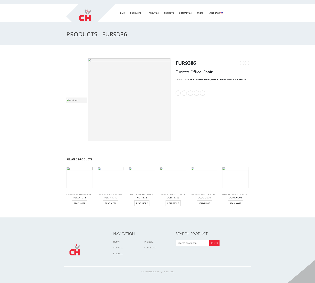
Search (214, 242)
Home (122, 13)
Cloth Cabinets (183, 194)
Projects (148, 241)
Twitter (184, 93)
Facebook (178, 93)
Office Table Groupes (122, 194)
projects (169, 13)
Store (200, 13)
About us (154, 13)
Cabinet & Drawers (137, 194)
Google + (196, 93)
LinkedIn (190, 93)
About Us (118, 247)
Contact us (185, 13)
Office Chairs (218, 79)
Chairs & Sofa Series (199, 79)
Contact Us (150, 247)
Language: (214, 13)
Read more (79, 203)
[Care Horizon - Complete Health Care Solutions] (93, 17)
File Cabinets (213, 194)
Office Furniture (236, 79)
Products (135, 13)
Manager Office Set (230, 194)
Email (202, 93)
